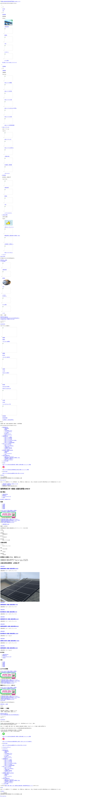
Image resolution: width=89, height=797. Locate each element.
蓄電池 (6, 429)
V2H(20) (3, 657)
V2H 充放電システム (8, 430)
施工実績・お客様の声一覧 (5, 499)
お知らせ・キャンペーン (9, 456)
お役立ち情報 (6, 455)
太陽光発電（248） (5, 524)
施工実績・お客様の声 (7, 450)
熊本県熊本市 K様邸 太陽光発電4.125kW (9, 633)
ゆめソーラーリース (13, 62)
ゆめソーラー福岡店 (8, 437)
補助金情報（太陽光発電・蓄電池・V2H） (12, 457)
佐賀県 (3, 666)
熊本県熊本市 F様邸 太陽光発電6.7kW (8, 611)
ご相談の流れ (7, 446)
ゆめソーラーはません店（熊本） (11, 440)
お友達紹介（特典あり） (9, 458)
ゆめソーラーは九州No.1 (9, 445)
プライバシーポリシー (6, 747)
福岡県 (3, 664)
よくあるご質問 (5, 460)
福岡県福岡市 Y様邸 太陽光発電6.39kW (9, 648)
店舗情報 (5, 758)
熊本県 (3, 665)
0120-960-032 (2, 719)
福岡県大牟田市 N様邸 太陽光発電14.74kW (9, 640)
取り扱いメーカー (5, 62)
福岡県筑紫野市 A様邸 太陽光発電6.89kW (9, 626)
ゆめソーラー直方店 (8, 438)
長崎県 (3, 663)
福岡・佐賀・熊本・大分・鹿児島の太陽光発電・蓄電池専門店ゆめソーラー (19, 785)
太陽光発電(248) (5, 654)
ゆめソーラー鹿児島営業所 (9, 442)
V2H (5, 454)
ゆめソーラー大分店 (8, 441)
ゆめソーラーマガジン (9, 459)
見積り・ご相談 (4, 704)
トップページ (4, 748)
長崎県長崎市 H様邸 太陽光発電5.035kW (9, 568)
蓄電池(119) (4, 655)
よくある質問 (2, 261)
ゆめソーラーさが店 (8, 439)
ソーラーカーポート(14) (6, 656)
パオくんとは (7, 449)
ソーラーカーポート (8, 431)
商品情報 (5, 427)
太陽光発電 (7, 428)
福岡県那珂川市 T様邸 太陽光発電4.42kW (9, 619)
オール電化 (7, 432)
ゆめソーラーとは (6, 443)
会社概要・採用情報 (8, 770)
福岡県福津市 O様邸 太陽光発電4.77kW (9, 604)
